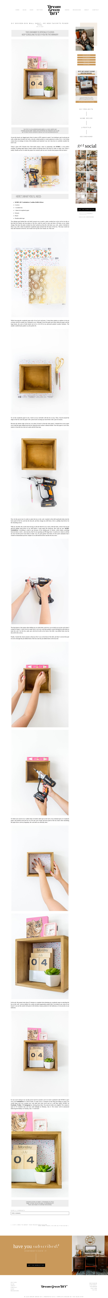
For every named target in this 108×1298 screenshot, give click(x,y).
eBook (67, 9)
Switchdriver (20, 1101)
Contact (95, 9)
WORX (58, 146)
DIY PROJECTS (86, 109)
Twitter (19, 1105)
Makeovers (77, 9)
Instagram (27, 1105)
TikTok (94, 1289)
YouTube (94, 1288)
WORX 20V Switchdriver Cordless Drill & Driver (29, 202)
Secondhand (86, 136)
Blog (24, 9)
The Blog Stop (78, 1296)
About (86, 9)
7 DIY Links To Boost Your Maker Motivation (29, 1224)
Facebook (13, 1105)
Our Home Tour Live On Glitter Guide (53, 1225)
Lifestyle (86, 127)
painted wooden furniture (59, 324)
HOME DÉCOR (86, 118)
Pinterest (93, 1284)
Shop (31, 9)
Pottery (40, 9)
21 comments (18, 1210)
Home (17, 9)
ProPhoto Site (49, 1296)
